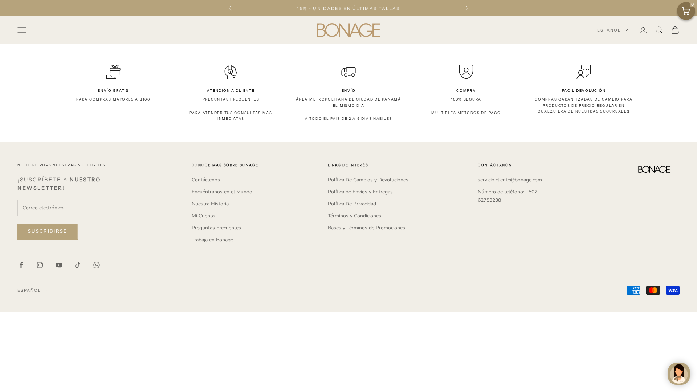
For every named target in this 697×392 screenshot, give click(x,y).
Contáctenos (206, 179)
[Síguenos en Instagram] (40, 265)
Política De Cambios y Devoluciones (368, 179)
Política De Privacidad (352, 203)
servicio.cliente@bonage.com (510, 179)
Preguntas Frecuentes (216, 227)
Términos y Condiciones (354, 215)
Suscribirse (48, 231)
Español (609, 30)
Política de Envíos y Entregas (360, 191)
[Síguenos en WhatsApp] (96, 265)
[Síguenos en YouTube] (58, 265)
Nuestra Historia (210, 203)
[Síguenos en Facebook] (21, 265)
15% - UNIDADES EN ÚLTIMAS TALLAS (348, 8)
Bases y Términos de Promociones (366, 227)
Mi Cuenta (203, 215)
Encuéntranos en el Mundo (222, 191)
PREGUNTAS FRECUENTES (231, 99)
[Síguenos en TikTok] (77, 265)
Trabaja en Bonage (212, 239)
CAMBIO (611, 99)
